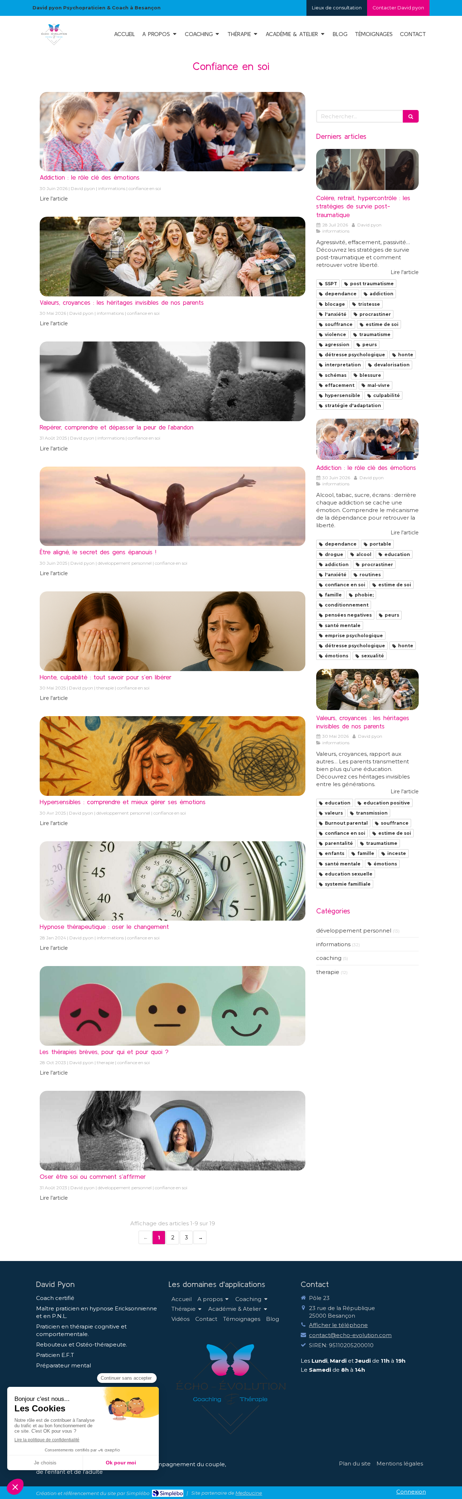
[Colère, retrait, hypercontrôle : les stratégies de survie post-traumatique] (367, 169)
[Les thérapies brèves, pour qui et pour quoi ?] (172, 1006)
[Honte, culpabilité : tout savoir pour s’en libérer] (172, 631)
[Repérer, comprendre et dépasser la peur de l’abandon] (172, 381)
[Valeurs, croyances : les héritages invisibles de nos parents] (172, 256)
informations (333, 944)
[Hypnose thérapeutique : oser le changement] (172, 881)
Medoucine (248, 1493)
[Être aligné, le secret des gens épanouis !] (172, 506)
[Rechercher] (411, 116)
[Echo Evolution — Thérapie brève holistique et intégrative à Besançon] (54, 44)
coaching (328, 957)
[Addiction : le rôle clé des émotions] (172, 132)
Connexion (411, 1491)
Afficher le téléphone (338, 1325)
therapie (327, 972)
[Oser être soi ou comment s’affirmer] (172, 1130)
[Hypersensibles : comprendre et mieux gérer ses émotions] (172, 756)
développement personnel (353, 930)
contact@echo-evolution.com (350, 1335)
